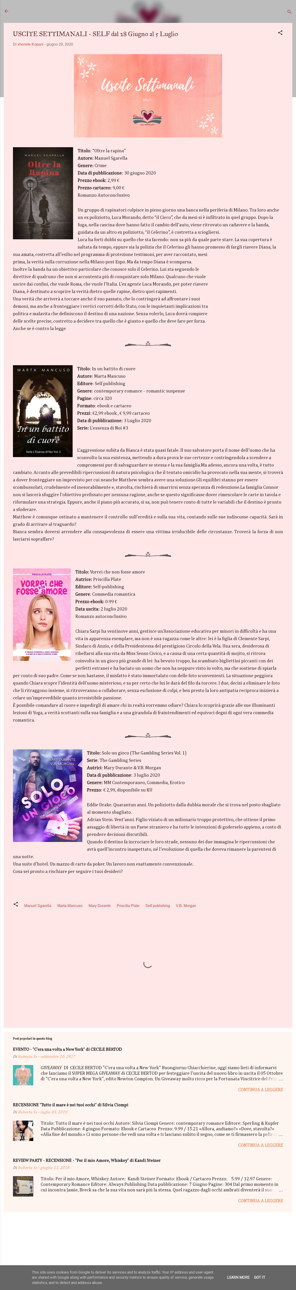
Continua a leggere (260, 1089)
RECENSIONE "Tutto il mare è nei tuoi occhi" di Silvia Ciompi (70, 1105)
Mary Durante (100, 906)
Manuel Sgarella (37, 906)
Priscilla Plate (128, 906)
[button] (280, 33)
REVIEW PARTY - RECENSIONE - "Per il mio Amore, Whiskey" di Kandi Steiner (87, 1161)
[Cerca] (289, 13)
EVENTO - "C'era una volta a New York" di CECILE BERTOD (67, 1050)
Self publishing (157, 906)
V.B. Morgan (186, 906)
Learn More (238, 1277)
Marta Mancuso (70, 906)
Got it (259, 1277)
